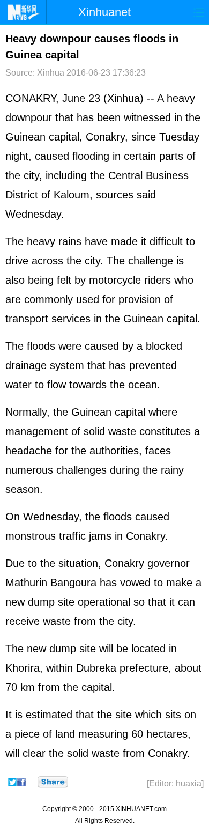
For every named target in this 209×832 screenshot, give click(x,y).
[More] (53, 782)
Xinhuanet (104, 12)
